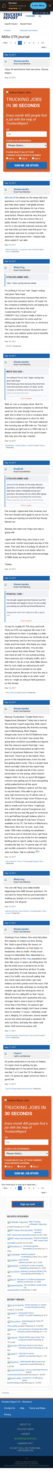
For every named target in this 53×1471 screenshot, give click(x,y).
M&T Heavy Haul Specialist (18, 1235)
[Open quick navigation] (47, 30)
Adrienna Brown (12, 250)
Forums (30, 16)
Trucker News (25, 1429)
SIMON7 (9, 346)
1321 (42, 43)
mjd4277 (22, 1315)
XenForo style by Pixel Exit (26, 1462)
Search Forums (11, 24)
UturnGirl (22, 1348)
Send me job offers (26, 165)
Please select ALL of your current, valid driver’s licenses (23, 153)
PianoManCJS (29, 1249)
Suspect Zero (38, 861)
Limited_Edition (21, 446)
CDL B (24, 158)
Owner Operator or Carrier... (36, 1305)
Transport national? (38, 1231)
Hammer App (25, 1443)
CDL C (37, 158)
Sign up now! (27, 1204)
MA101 (20, 1282)
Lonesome (23, 250)
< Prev (4, 43)
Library (25, 1434)
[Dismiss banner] (50, 5)
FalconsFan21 (33, 250)
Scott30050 (26, 1257)
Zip (7, 129)
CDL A (11, 158)
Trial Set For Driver (26, 1353)
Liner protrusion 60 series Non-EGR (32, 1329)
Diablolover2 (24, 1035)
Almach (21, 1331)
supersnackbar (13, 1290)
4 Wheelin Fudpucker (38, 1224)
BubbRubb (10, 446)
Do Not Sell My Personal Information (25, 1449)
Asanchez (24, 1364)
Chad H (17, 1053)
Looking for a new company (31, 1265)
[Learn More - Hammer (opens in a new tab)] (26, 5)
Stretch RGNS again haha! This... (32, 1337)
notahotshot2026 (14, 1375)
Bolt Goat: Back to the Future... (31, 1345)
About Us (25, 1424)
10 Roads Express (30, 1246)
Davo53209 (25, 1274)
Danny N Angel (11, 1089)
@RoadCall (10, 197)
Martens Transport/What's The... (34, 1271)
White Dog (19, 267)
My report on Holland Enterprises (31, 1279)
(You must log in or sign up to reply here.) (19, 1184)
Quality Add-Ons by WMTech (26, 1464)
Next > (44, 47)
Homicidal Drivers (26, 1313)
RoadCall (18, 469)
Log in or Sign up (41, 13)
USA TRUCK (23, 1260)
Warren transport (41, 1238)
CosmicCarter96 (31, 1307)
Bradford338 (12, 1383)
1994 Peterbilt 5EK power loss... (33, 1362)
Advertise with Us (25, 1438)
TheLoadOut (12, 1326)
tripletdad (23, 1268)
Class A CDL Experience (18, 140)
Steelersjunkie (21, 61)
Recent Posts (26, 24)
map (28, 958)
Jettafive (22, 1262)
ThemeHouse (43, 1465)
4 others (42, 446)
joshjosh (22, 1340)
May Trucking (34, 1222)
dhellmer (31, 446)
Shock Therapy (23, 861)
